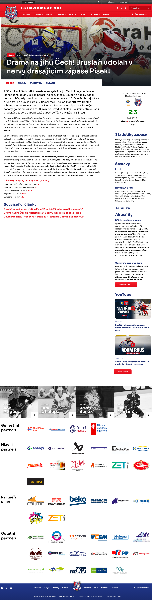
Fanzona (87, 588)
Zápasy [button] (49, 14)
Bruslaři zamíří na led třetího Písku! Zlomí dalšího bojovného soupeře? (43, 209)
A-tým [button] (38, 14)
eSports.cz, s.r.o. (70, 596)
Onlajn (50, 83)
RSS (104, 596)
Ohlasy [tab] (22, 83)
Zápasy (11, 55)
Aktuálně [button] (26, 14)
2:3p (29, 191)
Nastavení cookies (114, 596)
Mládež (65, 588)
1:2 (36, 187)
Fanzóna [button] (72, 14)
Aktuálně (37, 588)
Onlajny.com (123, 2)
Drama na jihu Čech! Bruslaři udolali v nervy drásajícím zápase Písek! (42, 213)
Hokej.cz (110, 2)
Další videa (123, 372)
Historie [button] (94, 14)
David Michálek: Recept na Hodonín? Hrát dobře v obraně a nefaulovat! (44, 216)
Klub (96, 588)
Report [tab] (10, 83)
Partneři (106, 14)
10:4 (24, 194)
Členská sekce (141, 14)
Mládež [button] (61, 14)
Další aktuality (126, 285)
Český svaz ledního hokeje (98, 2)
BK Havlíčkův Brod (41, 8)
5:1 (23, 197)
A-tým (47, 588)
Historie (104, 588)
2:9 (37, 184)
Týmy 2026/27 (28, 2)
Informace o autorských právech (90, 596)
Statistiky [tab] (36, 83)
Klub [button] (83, 14)
